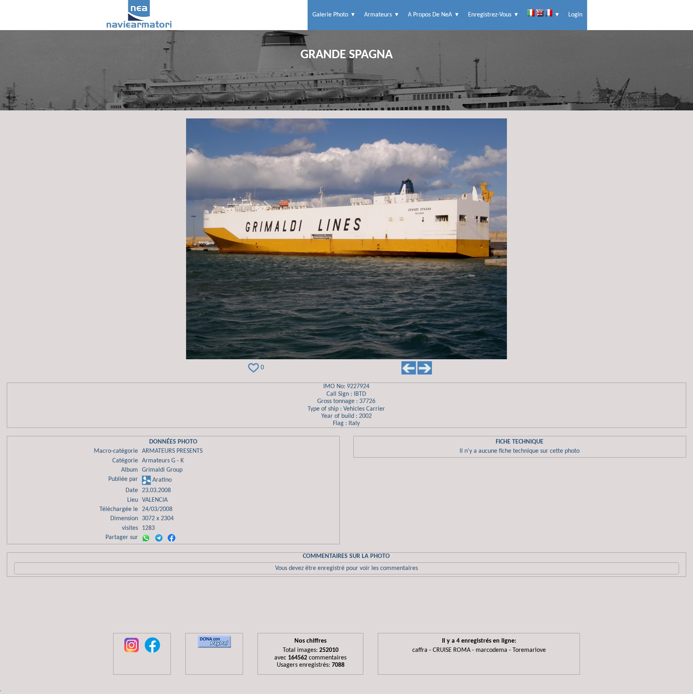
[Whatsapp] (146, 538)
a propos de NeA (430, 15)
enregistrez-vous (489, 15)
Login (575, 15)
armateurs (378, 15)
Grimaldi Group (162, 470)
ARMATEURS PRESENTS (172, 451)
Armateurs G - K (163, 461)
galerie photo (330, 15)
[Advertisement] (346, 607)
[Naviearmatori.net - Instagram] (131, 653)
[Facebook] (172, 538)
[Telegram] (159, 538)
